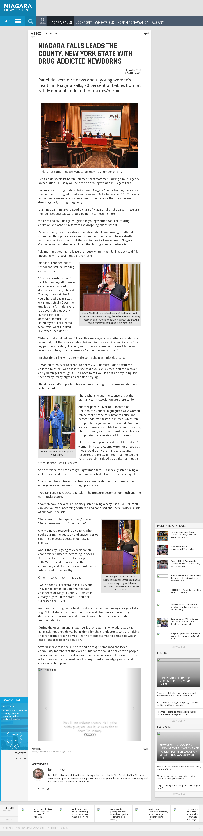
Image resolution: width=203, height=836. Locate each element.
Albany (34, 752)
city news (55, 752)
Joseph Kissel (135, 70)
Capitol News (44, 752)
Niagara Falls (65, 752)
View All (177, 647)
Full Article (20, 759)
